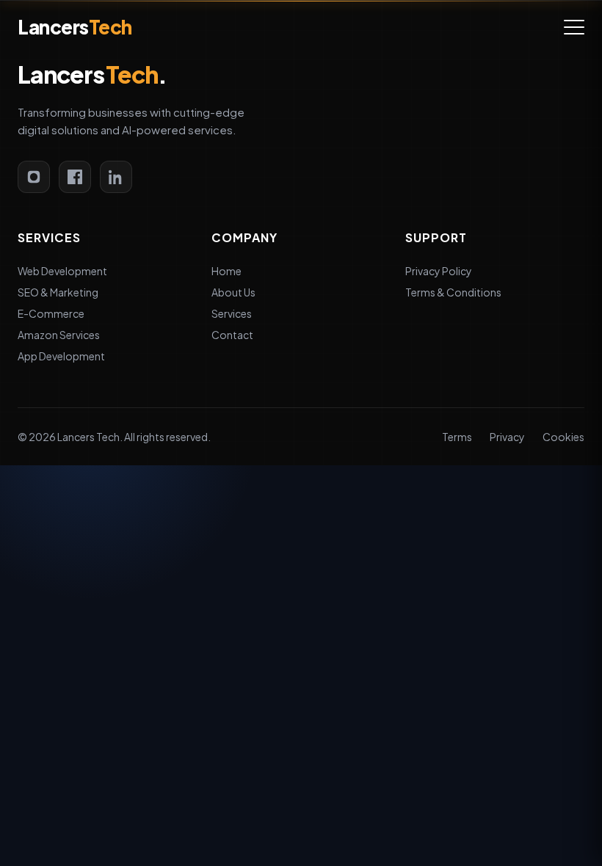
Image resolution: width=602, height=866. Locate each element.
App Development (61, 356)
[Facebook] (75, 177)
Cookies (563, 436)
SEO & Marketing (58, 292)
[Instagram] (34, 177)
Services (231, 313)
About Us (233, 292)
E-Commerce (51, 313)
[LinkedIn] (116, 177)
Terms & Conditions (453, 292)
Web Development (62, 270)
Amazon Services (59, 334)
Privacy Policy (438, 270)
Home (226, 270)
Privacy (507, 436)
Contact (232, 334)
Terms (457, 436)
